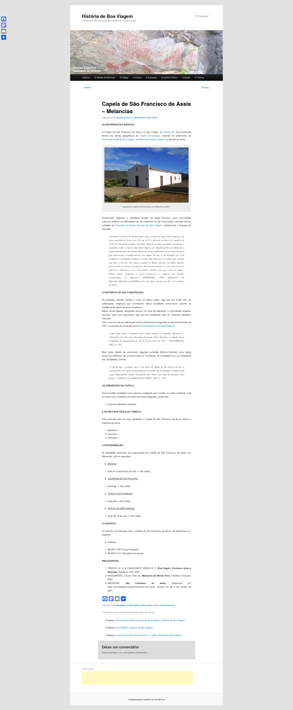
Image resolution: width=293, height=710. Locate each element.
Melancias (169, 131)
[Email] (4, 31)
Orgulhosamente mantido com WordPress (146, 699)
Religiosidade (120, 605)
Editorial (86, 77)
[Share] (4, 37)
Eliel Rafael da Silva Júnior (145, 117)
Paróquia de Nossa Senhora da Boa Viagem (139, 225)
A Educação (151, 77)
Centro (105, 139)
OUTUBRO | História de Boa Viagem (134, 627)
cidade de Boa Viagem (123, 139)
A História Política (170, 77)
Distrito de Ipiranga (150, 135)
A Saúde (186, 77)
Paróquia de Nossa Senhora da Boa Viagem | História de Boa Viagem (150, 620)
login (121, 652)
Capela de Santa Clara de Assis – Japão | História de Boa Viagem (149, 635)
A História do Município (105, 77)
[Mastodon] (4, 25)
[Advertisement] (137, 678)
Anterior (86, 87)
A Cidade (124, 77)
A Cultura (137, 77)
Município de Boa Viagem (152, 139)
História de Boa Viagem (107, 16)
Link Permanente (167, 605)
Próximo (206, 87)
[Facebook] (4, 19)
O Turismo (199, 77)
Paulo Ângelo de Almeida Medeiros (157, 325)
